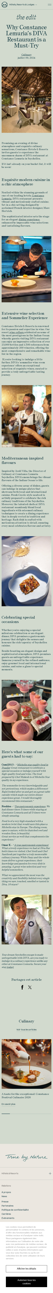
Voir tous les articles (26, 1029)
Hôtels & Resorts (10, 1173)
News (4, 1196)
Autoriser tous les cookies (27, 1282)
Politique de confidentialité (15, 1210)
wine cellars (16, 332)
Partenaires (7, 1205)
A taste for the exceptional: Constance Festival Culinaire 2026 (25, 1095)
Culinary (26, 54)
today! (10, 967)
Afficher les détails (26, 1268)
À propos (6, 1192)
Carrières (6, 1214)
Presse (5, 1201)
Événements (8, 1218)
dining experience (29, 219)
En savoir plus (8, 1104)
